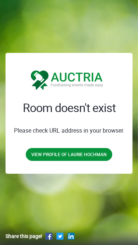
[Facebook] (49, 236)
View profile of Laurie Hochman (69, 154)
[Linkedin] (71, 236)
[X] (60, 236)
